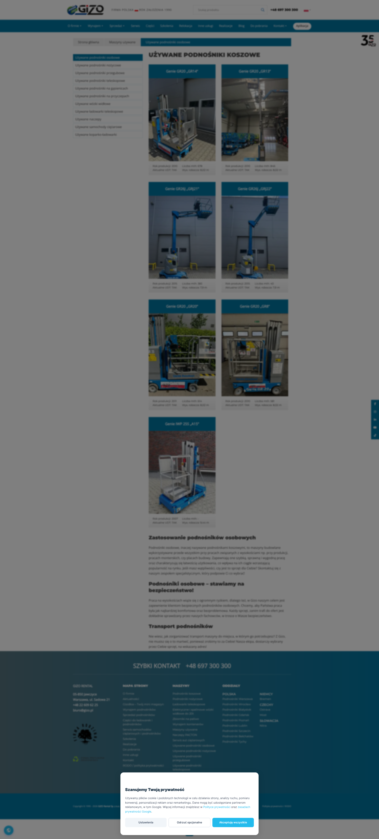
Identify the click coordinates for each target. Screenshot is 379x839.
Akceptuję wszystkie (233, 822)
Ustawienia (145, 822)
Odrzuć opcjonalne (189, 822)
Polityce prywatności (216, 807)
